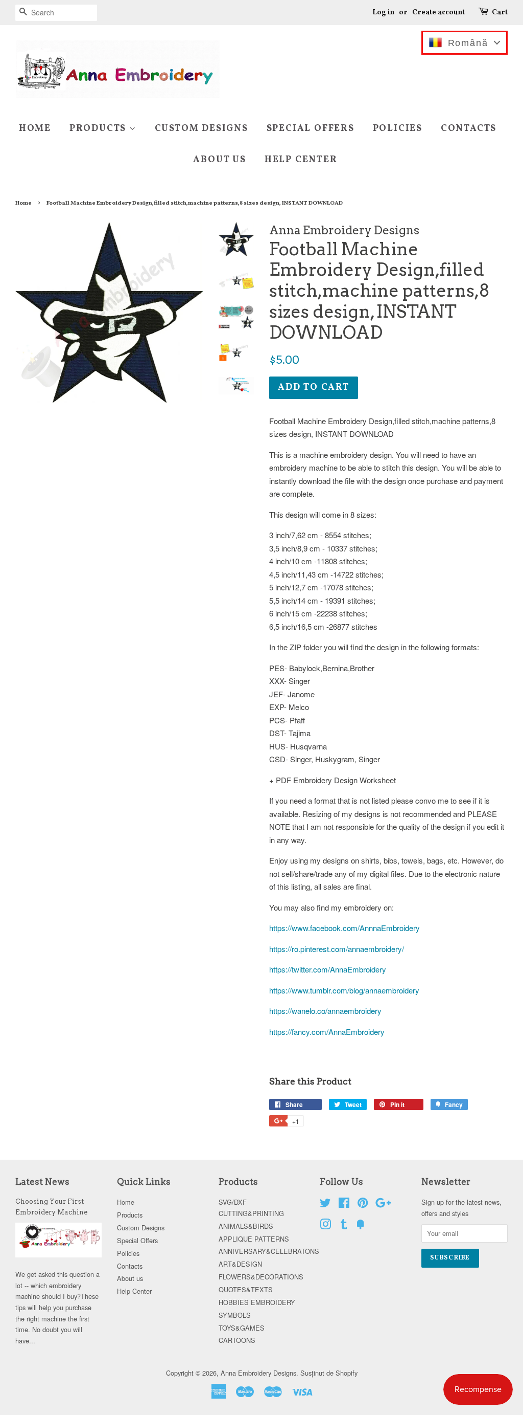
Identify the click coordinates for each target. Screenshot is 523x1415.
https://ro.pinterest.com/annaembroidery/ (336, 948)
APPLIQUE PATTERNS (254, 1239)
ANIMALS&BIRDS (246, 1226)
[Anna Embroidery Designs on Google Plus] (383, 1204)
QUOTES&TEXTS (246, 1289)
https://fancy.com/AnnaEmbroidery (327, 1031)
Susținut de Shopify (329, 1373)
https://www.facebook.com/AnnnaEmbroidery (344, 927)
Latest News (42, 1182)
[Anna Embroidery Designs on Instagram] (325, 1226)
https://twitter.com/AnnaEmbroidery (327, 969)
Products (99, 128)
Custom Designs (201, 128)
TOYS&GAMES (242, 1328)
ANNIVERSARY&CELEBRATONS (269, 1251)
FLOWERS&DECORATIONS (261, 1276)
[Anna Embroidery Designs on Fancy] (360, 1226)
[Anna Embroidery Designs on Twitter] (325, 1204)
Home (35, 128)
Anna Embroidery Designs (258, 1373)
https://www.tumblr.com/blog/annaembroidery (344, 990)
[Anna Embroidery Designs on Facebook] (344, 1204)
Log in (383, 12)
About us (219, 159)
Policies (397, 128)
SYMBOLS (235, 1315)
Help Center (301, 159)
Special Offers (310, 128)
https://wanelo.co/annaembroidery (325, 1010)
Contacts (468, 128)
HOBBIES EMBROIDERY (257, 1302)
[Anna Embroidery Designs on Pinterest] (362, 1204)
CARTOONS (237, 1340)
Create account (438, 12)
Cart (500, 12)
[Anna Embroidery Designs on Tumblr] (343, 1226)
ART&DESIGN (240, 1264)
